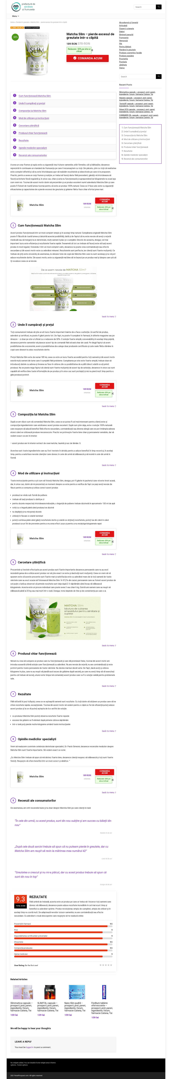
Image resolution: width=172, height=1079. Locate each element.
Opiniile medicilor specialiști (33, 148)
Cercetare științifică (29, 125)
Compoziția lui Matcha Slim (32, 110)
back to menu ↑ (109, 316)
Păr (120, 44)
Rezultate (24, 140)
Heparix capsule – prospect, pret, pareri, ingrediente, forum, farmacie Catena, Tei (136, 99)
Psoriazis (123, 62)
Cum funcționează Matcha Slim (35, 96)
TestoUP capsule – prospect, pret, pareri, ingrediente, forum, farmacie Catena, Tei (136, 104)
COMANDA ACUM (89, 58)
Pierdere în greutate (22, 22)
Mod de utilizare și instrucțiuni (34, 118)
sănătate (123, 65)
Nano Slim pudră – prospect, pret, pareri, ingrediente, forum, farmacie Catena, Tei (75, 1007)
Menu (14, 16)
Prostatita (123, 59)
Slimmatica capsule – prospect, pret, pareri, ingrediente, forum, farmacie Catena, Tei (21, 1007)
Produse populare (126, 56)
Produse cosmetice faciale (130, 53)
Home (12, 22)
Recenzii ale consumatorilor (33, 155)
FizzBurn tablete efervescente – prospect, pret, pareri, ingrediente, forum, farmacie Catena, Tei (102, 1008)
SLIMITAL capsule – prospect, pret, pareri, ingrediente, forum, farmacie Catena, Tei (48, 1007)
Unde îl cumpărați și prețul (32, 103)
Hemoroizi (123, 41)
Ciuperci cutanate (126, 28)
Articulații (123, 25)
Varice (122, 68)
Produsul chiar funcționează (33, 133)
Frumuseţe (123, 38)
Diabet (122, 31)
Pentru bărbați (125, 47)
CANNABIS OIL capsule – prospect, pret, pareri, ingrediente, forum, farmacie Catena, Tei (138, 116)
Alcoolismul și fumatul (128, 22)
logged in (29, 1047)
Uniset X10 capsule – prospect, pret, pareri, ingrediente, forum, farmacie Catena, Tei (137, 110)
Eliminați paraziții (126, 34)
